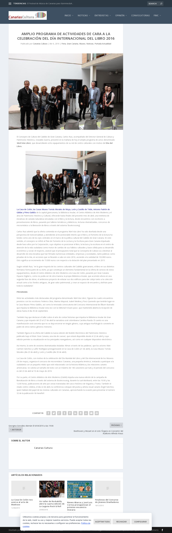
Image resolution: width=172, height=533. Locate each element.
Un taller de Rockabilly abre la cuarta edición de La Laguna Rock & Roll (51, 503)
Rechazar (121, 521)
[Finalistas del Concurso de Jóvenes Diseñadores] (107, 488)
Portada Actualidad (103, 43)
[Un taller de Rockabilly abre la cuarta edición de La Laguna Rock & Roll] (51, 489)
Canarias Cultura (40, 43)
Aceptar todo (102, 521)
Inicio (68, 15)
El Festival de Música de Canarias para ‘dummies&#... (50, 3)
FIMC (156, 15)
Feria (64, 43)
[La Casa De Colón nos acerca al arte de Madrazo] (24, 488)
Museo (82, 43)
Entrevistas (101, 15)
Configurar (140, 521)
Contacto (154, 530)
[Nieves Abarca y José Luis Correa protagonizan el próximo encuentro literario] (79, 490)
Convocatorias (140, 15)
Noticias (83, 15)
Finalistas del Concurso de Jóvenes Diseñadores (107, 500)
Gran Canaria (72, 43)
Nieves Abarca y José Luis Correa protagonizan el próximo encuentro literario (79, 506)
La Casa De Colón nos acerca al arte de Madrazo (22, 502)
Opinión (119, 15)
